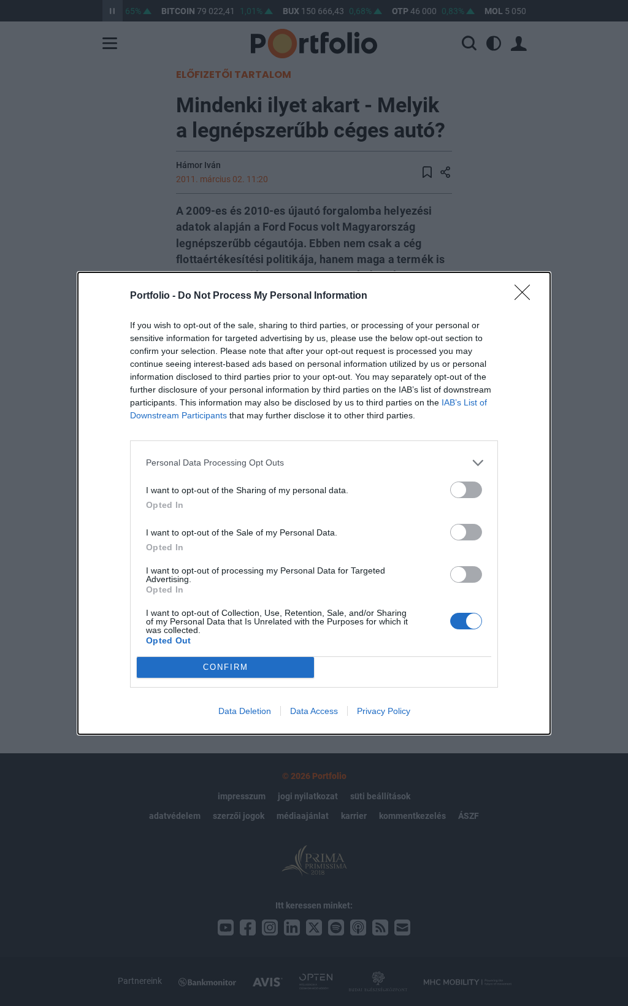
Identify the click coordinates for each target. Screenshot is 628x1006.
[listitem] (314, 462)
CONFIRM (225, 667)
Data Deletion (244, 711)
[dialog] (314, 503)
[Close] (526, 296)
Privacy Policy (383, 711)
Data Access (314, 711)
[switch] (466, 490)
